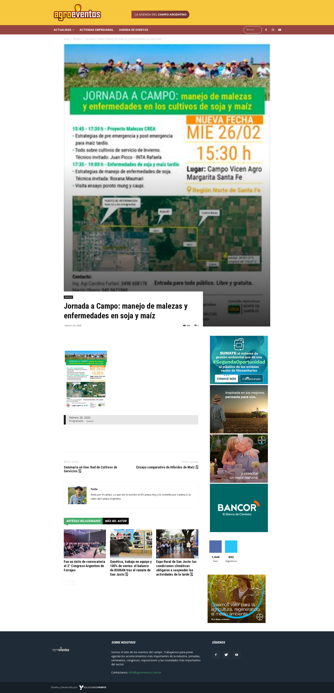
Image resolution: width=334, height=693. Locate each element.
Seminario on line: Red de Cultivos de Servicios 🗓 (90, 469)
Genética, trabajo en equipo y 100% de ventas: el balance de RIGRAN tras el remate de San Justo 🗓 (131, 568)
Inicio (67, 39)
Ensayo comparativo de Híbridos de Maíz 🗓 (167, 467)
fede (94, 489)
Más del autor (115, 521)
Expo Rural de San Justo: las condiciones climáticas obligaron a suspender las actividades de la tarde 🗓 (176, 568)
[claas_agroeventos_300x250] (239, 432)
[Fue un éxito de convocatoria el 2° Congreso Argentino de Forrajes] (85, 543)
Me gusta (215, 541)
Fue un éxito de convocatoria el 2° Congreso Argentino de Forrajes (84, 566)
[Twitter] (226, 655)
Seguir (231, 541)
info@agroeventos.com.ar (145, 672)
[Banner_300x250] (239, 482)
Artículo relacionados (83, 521)
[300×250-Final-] (239, 531)
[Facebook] (216, 655)
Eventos (77, 39)
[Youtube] (236, 655)
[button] (254, 29)
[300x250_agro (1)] (237, 622)
